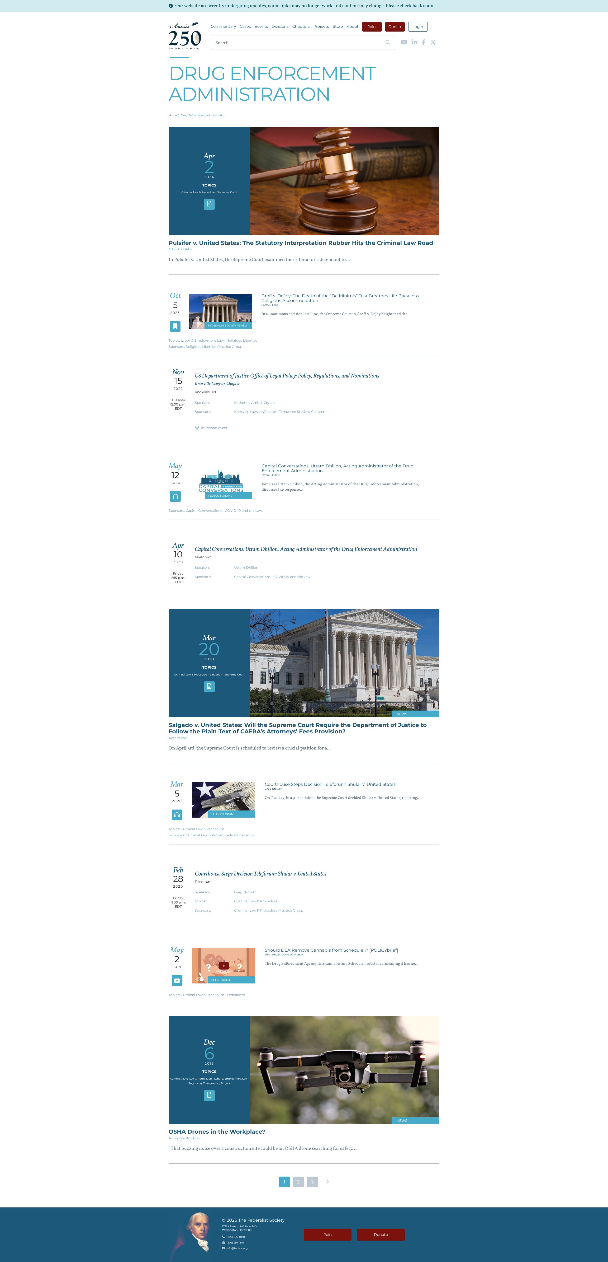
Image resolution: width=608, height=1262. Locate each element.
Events (261, 26)
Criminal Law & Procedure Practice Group (220, 835)
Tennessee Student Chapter (301, 412)
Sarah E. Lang (270, 305)
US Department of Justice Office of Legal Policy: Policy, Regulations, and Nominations (287, 376)
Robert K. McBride (180, 249)
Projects (321, 26)
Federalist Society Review (227, 325)
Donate (395, 26)
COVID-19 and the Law (243, 510)
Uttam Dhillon (271, 475)
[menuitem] (223, 26)
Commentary (223, 26)
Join (372, 26)
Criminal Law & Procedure (202, 829)
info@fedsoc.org (237, 1248)
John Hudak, (273, 954)
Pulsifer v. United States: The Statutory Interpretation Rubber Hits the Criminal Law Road (301, 242)
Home (173, 115)
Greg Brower (273, 788)
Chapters (301, 26)
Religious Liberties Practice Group (214, 347)
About (353, 26)
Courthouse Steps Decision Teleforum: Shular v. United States (330, 784)
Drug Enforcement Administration (203, 115)
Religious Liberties (242, 340)
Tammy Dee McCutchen (184, 1138)
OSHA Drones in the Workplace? (217, 1131)
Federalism (236, 995)
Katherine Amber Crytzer (255, 402)
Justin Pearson (178, 738)
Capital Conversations (204, 510)
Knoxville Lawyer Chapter (255, 412)
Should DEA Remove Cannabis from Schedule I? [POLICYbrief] (331, 950)
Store (338, 26)
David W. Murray (292, 954)
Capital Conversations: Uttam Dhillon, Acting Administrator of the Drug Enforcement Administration (337, 468)
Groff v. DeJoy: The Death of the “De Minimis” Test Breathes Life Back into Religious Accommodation (340, 298)
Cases (245, 26)
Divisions (280, 26)
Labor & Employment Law (203, 340)
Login (418, 26)
